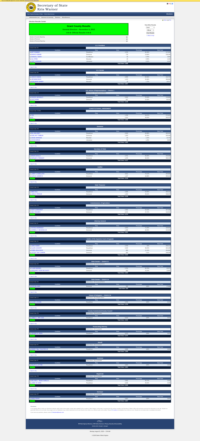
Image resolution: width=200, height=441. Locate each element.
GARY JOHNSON (36, 61)
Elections (57, 17)
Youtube (169, 3)
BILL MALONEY (35, 133)
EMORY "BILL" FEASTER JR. (39, 349)
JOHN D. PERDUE (36, 194)
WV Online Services (98, 423)
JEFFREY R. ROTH (36, 333)
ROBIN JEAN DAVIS (37, 250)
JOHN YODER (35, 245)
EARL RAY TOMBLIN (37, 135)
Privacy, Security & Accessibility (113, 423)
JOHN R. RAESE (36, 77)
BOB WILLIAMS (35, 286)
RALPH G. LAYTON (36, 365)
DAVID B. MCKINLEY (37, 97)
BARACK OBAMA (36, 54)
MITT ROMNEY (35, 52)
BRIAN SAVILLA (36, 155)
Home (165, 20)
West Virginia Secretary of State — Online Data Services (40, 14)
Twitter (170, 3)
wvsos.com (95, 426)
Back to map (151, 35)
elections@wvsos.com (58, 412)
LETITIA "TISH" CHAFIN (38, 252)
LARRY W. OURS (36, 383)
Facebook (172, 3)
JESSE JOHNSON (36, 137)
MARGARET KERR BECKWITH (40, 270)
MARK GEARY (35, 398)
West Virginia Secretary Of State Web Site (46, 7)
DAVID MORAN (35, 140)
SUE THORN (35, 99)
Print (170, 20)
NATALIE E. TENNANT (37, 158)
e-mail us (115, 410)
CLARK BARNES (36, 268)
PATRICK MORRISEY (37, 227)
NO (32, 117)
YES (32, 115)
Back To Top (34, 67)
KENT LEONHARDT (37, 209)
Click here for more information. (32, 0)
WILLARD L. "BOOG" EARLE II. (40, 380)
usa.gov (106, 426)
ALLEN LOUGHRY (36, 248)
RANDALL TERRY (36, 56)
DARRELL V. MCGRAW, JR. (39, 230)
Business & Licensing (47, 17)
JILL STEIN (34, 59)
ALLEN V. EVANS (36, 302)
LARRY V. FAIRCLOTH (37, 173)
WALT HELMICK (36, 212)
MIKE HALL (34, 191)
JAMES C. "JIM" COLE (37, 317)
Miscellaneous (66, 17)
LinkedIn (167, 3)
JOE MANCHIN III (36, 79)
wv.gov (101, 426)
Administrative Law (34, 17)
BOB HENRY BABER (37, 81)
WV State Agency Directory (85, 423)
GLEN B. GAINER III (37, 176)
